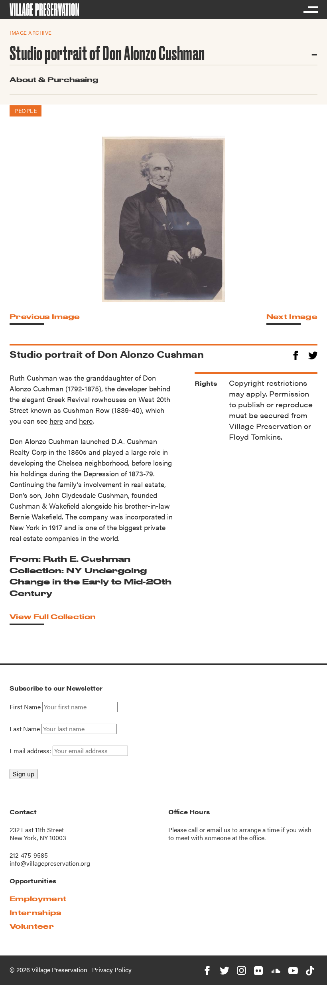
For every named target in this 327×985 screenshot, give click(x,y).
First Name (25, 707)
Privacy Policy (112, 969)
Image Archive (31, 32)
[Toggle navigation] (310, 9)
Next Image (291, 316)
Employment (38, 898)
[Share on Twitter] (312, 354)
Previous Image (45, 316)
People (25, 110)
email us (218, 829)
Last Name (25, 729)
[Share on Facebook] (295, 354)
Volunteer (32, 926)
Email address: (31, 750)
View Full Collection (53, 616)
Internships (35, 912)
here (56, 421)
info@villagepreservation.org (50, 863)
